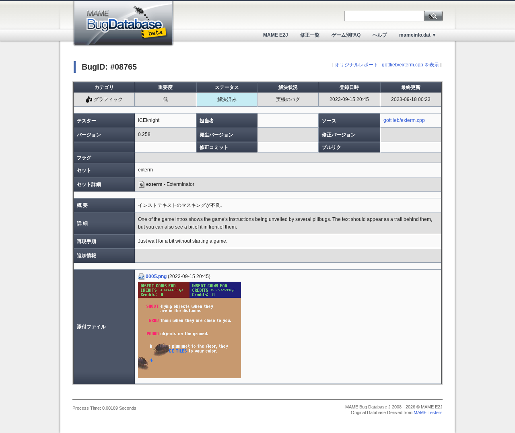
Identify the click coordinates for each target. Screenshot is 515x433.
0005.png (156, 276)
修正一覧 (309, 35)
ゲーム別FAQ (346, 35)
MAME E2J (275, 35)
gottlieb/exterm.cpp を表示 (410, 65)
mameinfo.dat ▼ (418, 35)
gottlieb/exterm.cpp (404, 120)
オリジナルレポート (356, 65)
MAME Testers (428, 412)
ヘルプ (380, 35)
